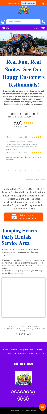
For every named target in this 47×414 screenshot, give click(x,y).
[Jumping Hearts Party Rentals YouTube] (32, 392)
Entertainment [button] (9, 353)
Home (5, 350)
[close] (43, 3)
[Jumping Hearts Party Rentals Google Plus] (26, 392)
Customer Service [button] (35, 353)
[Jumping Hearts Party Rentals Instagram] (20, 398)
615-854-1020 (39, 28)
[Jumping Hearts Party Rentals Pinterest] (26, 398)
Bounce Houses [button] (36, 350)
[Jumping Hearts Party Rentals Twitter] (20, 392)
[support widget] (42, 407)
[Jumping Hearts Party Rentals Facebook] (14, 392)
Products (13, 350)
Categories (23, 350)
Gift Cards (22, 353)
